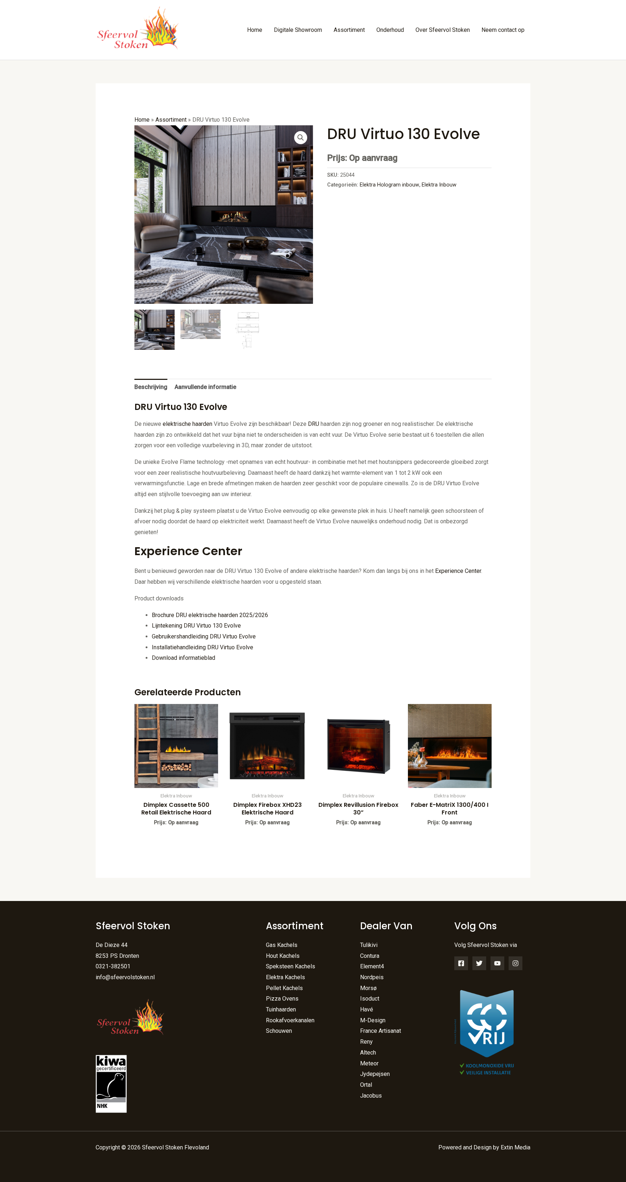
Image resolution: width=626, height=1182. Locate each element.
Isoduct (369, 998)
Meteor (369, 1063)
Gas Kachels (281, 945)
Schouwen (279, 1030)
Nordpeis (372, 977)
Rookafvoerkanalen (290, 1020)
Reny (366, 1041)
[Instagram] (515, 963)
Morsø (368, 988)
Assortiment (349, 29)
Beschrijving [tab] (150, 386)
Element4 (372, 966)
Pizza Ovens (282, 998)
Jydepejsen (375, 1073)
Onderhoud (390, 29)
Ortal (366, 1084)
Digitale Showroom (298, 29)
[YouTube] (497, 963)
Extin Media (515, 1147)
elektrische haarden (187, 423)
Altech (368, 1052)
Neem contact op (503, 29)
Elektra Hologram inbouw (389, 185)
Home (254, 29)
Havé (366, 1009)
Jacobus (371, 1095)
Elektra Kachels (285, 977)
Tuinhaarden (281, 1009)
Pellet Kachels (284, 988)
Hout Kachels (283, 955)
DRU (313, 423)
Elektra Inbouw (439, 185)
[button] (300, 137)
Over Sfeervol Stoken (443, 29)
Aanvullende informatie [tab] (205, 386)
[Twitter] (479, 963)
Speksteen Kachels (290, 966)
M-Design (372, 1020)
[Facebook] (461, 963)
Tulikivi (368, 945)
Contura (369, 955)
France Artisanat (380, 1030)
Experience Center (458, 570)
